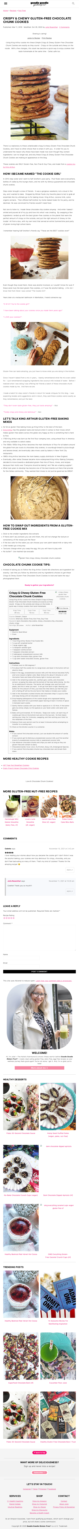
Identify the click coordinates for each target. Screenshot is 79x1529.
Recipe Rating (8, 915)
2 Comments (64, 27)
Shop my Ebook (39, 1507)
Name (5, 954)
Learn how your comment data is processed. (54, 981)
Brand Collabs (15, 1504)
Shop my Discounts (39, 1510)
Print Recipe (47, 38)
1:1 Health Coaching (15, 1501)
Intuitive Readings (15, 1507)
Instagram (27, 1489)
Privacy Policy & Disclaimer (64, 1507)
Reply (70, 870)
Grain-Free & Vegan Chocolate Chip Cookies (21, 768)
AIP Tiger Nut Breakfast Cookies (16, 765)
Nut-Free (22, 11)
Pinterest (43, 1489)
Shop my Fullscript (39, 1504)
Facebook (52, 1489)
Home (5, 11)
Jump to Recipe (33, 38)
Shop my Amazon (39, 1501)
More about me (38, 1068)
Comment (8, 923)
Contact (64, 1501)
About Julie (64, 1504)
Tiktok (35, 1489)
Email (5, 963)
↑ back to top (39, 1453)
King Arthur (8, 430)
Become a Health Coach (39, 1513)
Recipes (13, 11)
